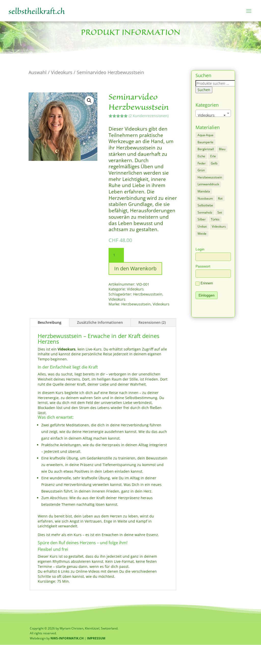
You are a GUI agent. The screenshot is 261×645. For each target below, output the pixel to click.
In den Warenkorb (135, 268)
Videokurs (61, 72)
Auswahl (38, 72)
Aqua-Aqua (205, 135)
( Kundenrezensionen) (148, 115)
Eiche (201, 156)
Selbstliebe (205, 205)
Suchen (204, 89)
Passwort (202, 266)
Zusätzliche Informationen (100, 322)
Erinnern (207, 283)
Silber (202, 219)
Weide (202, 233)
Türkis (215, 219)
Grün (201, 170)
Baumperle (205, 142)
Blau (222, 149)
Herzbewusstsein (147, 294)
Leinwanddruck (208, 184)
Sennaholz (205, 212)
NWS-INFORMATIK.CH (67, 638)
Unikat (202, 226)
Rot (220, 198)
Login (199, 249)
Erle (213, 156)
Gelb (214, 163)
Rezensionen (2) (152, 322)
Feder (202, 163)
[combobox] (213, 113)
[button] (89, 100)
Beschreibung (49, 322)
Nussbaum (205, 198)
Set (219, 212)
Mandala (204, 191)
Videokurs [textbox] (212, 115)
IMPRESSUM (96, 638)
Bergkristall (206, 149)
